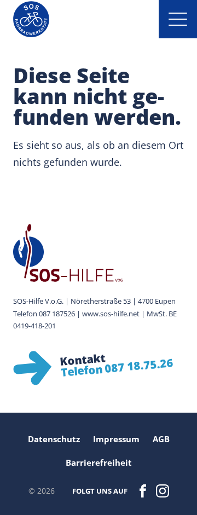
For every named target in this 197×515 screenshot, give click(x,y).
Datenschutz (54, 438)
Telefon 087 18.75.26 (117, 367)
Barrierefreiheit (99, 462)
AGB (161, 438)
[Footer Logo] (98, 253)
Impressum (116, 438)
